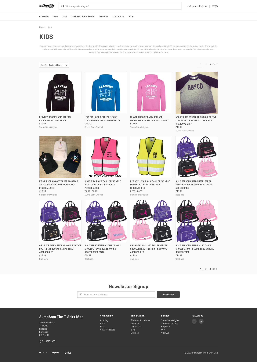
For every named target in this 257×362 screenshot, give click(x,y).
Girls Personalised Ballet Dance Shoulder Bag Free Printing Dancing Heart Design (194, 248)
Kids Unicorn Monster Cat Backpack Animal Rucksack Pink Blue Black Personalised (58, 184)
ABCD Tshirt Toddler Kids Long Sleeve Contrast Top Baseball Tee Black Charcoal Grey (195, 120)
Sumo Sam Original (170, 320)
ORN (163, 330)
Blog (131, 16)
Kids (65, 16)
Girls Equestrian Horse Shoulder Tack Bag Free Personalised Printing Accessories (60, 248)
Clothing (43, 16)
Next (212, 64)
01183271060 (48, 341)
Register (203, 6)
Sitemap (135, 333)
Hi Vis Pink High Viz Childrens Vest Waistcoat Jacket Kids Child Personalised (103, 184)
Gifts (55, 16)
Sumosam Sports (169, 323)
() (216, 6)
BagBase (165, 326)
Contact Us (118, 16)
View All (165, 333)
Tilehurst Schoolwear (82, 16)
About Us (103, 16)
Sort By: (44, 65)
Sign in (193, 6)
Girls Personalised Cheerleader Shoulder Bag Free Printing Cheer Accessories (193, 184)
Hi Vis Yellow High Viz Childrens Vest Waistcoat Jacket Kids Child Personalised (150, 184)
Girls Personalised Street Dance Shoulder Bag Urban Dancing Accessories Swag (103, 248)
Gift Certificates (107, 330)
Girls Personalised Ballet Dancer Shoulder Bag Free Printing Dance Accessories (148, 248)
